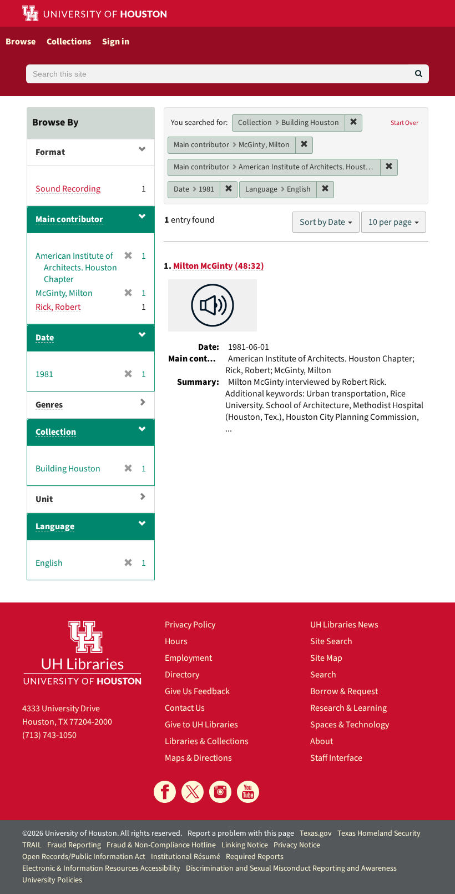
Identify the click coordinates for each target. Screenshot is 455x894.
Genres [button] (49, 405)
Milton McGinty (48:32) (218, 266)
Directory (182, 675)
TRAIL (32, 845)
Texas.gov (316, 833)
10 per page (390, 222)
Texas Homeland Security (379, 833)
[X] (192, 792)
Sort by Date (323, 222)
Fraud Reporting (74, 845)
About (321, 741)
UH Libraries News (344, 625)
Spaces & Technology (349, 725)
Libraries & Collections (207, 741)
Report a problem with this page (241, 833)
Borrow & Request (344, 691)
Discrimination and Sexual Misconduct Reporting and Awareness (291, 868)
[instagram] (220, 792)
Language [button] (55, 526)
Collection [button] (56, 432)
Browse (21, 42)
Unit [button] (44, 499)
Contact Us (185, 708)
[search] (418, 73)
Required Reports (255, 856)
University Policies (52, 880)
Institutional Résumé (185, 856)
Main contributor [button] (69, 219)
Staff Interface (336, 758)
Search (323, 675)
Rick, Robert (58, 307)
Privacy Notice (297, 845)
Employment (188, 658)
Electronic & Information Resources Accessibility (101, 868)
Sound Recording (68, 189)
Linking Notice (244, 845)
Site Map (326, 658)
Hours (176, 641)
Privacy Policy (190, 625)
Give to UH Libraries (201, 725)
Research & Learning (348, 708)
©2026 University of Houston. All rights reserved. (102, 833)
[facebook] (165, 792)
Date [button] (45, 338)
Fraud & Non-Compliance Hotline (161, 845)
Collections (69, 42)
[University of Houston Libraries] (82, 652)
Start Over (404, 123)
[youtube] (248, 792)
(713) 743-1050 (49, 735)
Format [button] (50, 152)
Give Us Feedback (197, 691)
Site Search (331, 641)
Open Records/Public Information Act (83, 856)
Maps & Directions (198, 758)
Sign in (115, 42)
